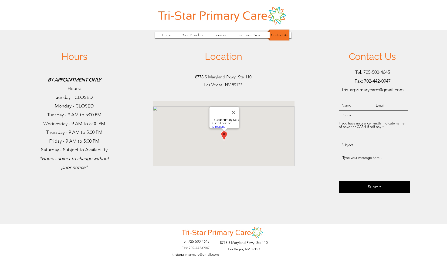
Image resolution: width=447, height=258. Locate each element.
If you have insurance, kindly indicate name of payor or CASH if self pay (371, 124)
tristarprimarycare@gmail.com (373, 89)
